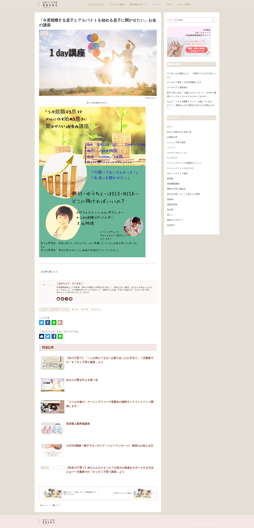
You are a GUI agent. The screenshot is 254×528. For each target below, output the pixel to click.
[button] (213, 20)
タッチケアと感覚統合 (177, 87)
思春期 (66, 309)
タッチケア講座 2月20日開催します (184, 82)
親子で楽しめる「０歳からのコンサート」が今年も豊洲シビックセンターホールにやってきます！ (191, 94)
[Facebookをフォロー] (66, 299)
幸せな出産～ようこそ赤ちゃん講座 (183, 194)
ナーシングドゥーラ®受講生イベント (184, 163)
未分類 (170, 209)
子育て (76, 309)
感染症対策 (172, 204)
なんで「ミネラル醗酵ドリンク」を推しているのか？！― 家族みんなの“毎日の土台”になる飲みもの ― (190, 105)
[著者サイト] (58, 299)
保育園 (170, 178)
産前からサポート (175, 220)
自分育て (171, 225)
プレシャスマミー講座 (177, 173)
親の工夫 (97, 309)
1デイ (44, 309)
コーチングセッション (177, 152)
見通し (86, 309)
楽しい (170, 215)
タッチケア (172, 158)
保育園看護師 (173, 184)
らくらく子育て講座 (176, 142)
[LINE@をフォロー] (70, 299)
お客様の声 (172, 137)
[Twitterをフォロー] (62, 299)
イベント (55, 309)
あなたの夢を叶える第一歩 (179, 132)
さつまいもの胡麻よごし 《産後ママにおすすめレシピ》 (191, 75)
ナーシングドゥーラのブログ (180, 168)
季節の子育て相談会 (176, 189)
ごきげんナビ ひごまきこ (70, 283)
